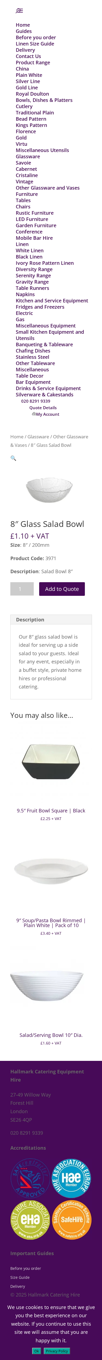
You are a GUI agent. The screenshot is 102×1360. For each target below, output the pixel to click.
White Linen (30, 250)
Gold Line (27, 87)
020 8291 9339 (35, 401)
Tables (23, 200)
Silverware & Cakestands (44, 394)
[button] (13, 458)
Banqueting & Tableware (44, 344)
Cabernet (26, 169)
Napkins (25, 294)
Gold (21, 137)
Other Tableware (35, 363)
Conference (29, 231)
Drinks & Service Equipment (48, 388)
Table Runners (32, 288)
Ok (36, 1351)
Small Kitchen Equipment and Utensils (50, 335)
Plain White (29, 75)
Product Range (33, 62)
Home (23, 25)
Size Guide (20, 1277)
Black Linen (29, 256)
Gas (20, 319)
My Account (47, 414)
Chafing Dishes (33, 350)
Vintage (24, 181)
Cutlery (24, 106)
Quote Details (43, 407)
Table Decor (30, 375)
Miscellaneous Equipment (46, 325)
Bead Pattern (31, 119)
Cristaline (27, 175)
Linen (22, 244)
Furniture (27, 194)
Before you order (36, 37)
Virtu (21, 144)
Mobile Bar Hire (34, 238)
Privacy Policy (57, 1351)
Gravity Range (32, 281)
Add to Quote (62, 589)
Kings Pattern (31, 125)
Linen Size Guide (35, 43)
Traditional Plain (35, 112)
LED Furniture (32, 219)
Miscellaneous (32, 369)
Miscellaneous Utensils (42, 150)
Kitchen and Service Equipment (52, 300)
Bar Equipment (33, 382)
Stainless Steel (32, 357)
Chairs (23, 206)
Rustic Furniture (35, 213)
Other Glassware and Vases (48, 187)
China (22, 68)
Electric (24, 313)
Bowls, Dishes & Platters (44, 100)
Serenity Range (33, 275)
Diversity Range (34, 269)
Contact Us (28, 56)
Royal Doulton (32, 93)
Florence (26, 131)
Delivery (25, 50)
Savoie (23, 162)
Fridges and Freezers (40, 306)
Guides (24, 31)
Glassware (28, 156)
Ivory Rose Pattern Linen (45, 263)
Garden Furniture (36, 225)
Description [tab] (30, 619)
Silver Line (28, 81)
